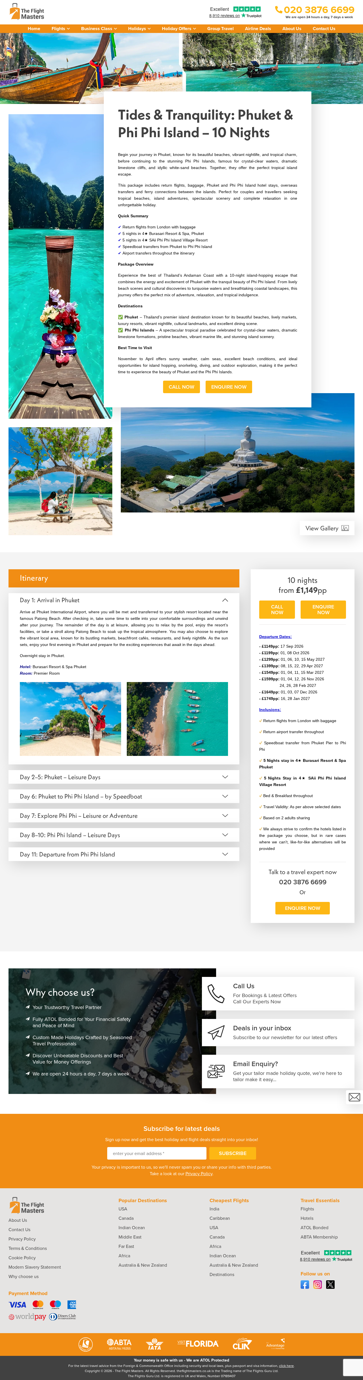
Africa (124, 1255)
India (214, 1209)
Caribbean (220, 1218)
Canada (126, 1218)
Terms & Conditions (28, 1248)
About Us (291, 28)
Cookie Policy (22, 1257)
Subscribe (232, 1153)
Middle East (130, 1237)
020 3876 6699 (302, 882)
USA (123, 1209)
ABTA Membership (319, 1237)
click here (286, 1365)
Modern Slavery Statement (35, 1267)
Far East (126, 1246)
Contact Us (324, 28)
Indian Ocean (132, 1227)
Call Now (181, 387)
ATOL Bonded (314, 1227)
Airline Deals (258, 28)
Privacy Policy (198, 1173)
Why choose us (24, 1276)
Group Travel (220, 28)
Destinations (222, 1274)
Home (34, 28)
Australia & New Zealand (143, 1265)
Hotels (307, 1218)
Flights (307, 1209)
